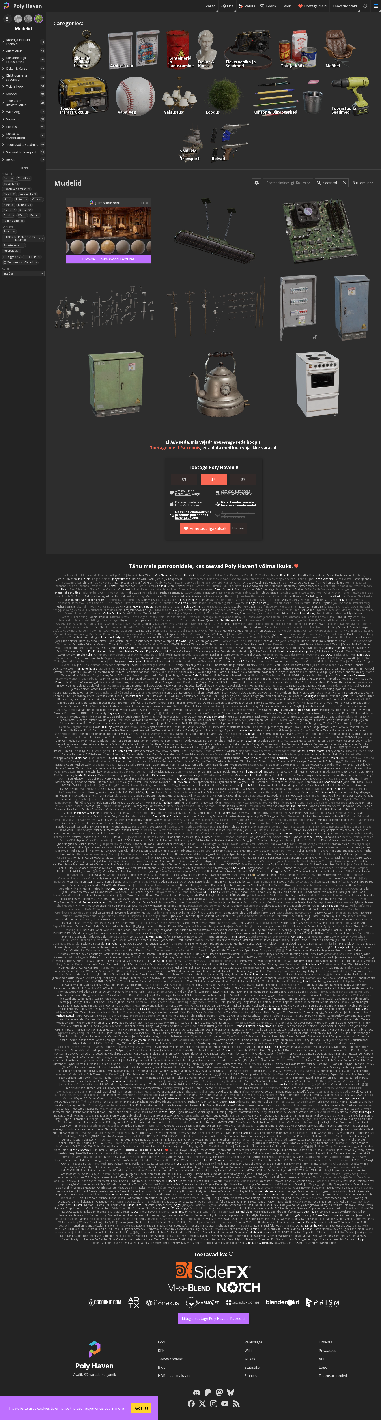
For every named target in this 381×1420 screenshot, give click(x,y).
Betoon (22, 199)
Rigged (13, 257)
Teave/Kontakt (344, 6)
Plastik (9, 194)
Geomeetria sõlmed (22, 262)
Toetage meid (315, 6)
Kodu (162, 1342)
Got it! (141, 1408)
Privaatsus (327, 1350)
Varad (210, 6)
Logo (323, 1367)
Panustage (253, 1342)
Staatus (251, 1375)
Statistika (252, 1367)
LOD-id (34, 257)
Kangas (24, 205)
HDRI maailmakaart (174, 1375)
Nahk (9, 205)
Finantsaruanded (333, 1375)
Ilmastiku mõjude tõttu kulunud (24, 238)
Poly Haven (27, 5)
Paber (9, 210)
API (321, 1358)
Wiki (248, 1350)
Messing (11, 183)
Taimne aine (13, 221)
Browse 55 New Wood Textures (108, 259)
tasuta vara (183, 494)
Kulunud (11, 251)
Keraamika (28, 194)
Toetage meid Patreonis (175, 447)
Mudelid (68, 183)
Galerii (287, 6)
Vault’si (187, 505)
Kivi (7, 199)
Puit (8, 178)
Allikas (250, 1358)
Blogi (162, 1367)
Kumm (25, 210)
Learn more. (115, 1408)
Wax (22, 215)
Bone (35, 215)
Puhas (9, 231)
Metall (24, 178)
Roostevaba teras (17, 189)
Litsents (325, 1342)
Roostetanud (14, 245)
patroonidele (175, 566)
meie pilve (183, 518)
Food (9, 215)
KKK (161, 1350)
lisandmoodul (245, 505)
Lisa (230, 6)
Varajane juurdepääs (235, 491)
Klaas (37, 199)
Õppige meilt (230, 513)
